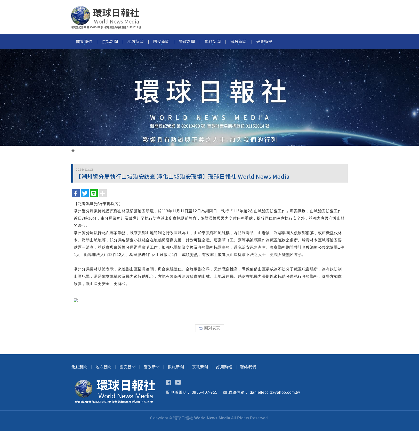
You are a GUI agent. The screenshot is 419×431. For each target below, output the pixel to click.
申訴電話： (180, 392)
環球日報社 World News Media (106, 17)
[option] (209, 97)
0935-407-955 (205, 392)
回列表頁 (212, 328)
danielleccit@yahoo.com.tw (275, 392)
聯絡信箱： (238, 392)
